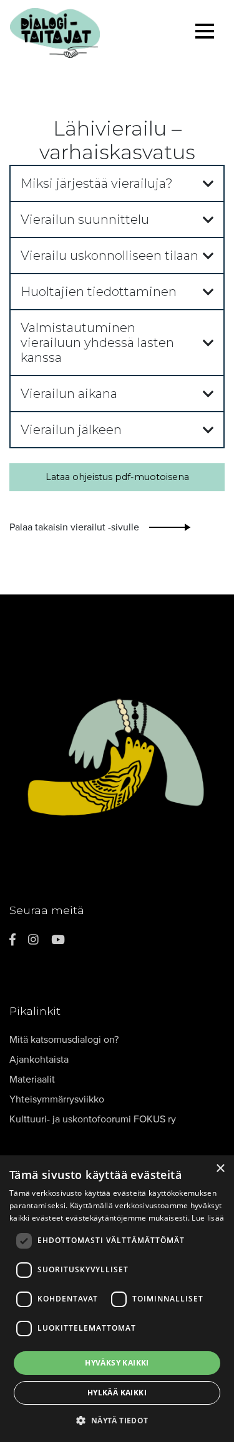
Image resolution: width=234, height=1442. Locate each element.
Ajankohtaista (39, 1059)
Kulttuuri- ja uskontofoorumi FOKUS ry (92, 1119)
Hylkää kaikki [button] (117, 1392)
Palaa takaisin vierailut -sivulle (74, 527)
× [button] (220, 1168)
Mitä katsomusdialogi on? (64, 1039)
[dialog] (117, 1298)
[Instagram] (33, 940)
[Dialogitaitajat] (85, 33)
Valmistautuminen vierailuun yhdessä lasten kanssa (97, 342)
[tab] (117, 183)
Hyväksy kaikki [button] (117, 1362)
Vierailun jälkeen (71, 429)
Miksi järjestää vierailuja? (97, 183)
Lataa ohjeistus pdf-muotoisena (117, 477)
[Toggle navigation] (204, 33)
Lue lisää (208, 1218)
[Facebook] (12, 940)
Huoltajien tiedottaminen (99, 291)
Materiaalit (32, 1079)
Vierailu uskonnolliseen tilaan (109, 255)
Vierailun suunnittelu (85, 219)
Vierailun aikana (69, 393)
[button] (116, 1420)
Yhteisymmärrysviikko (56, 1099)
